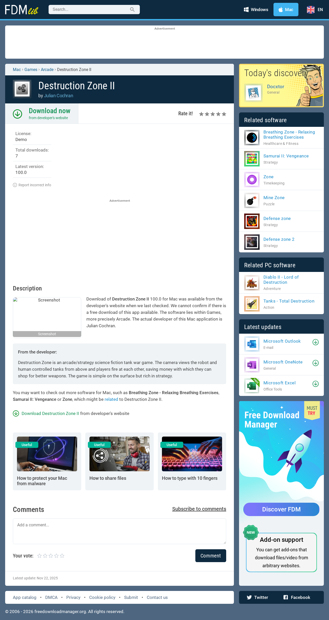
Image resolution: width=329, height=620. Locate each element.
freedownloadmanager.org (60, 611)
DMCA (51, 597)
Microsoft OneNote (283, 362)
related (111, 399)
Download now (49, 111)
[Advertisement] (164, 42)
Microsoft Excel (279, 382)
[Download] (316, 342)
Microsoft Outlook (282, 341)
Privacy (73, 597)
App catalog (24, 597)
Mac (17, 69)
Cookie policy (102, 597)
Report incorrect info (35, 185)
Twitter (261, 597)
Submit (131, 597)
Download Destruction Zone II (50, 413)
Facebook (300, 597)
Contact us (157, 597)
